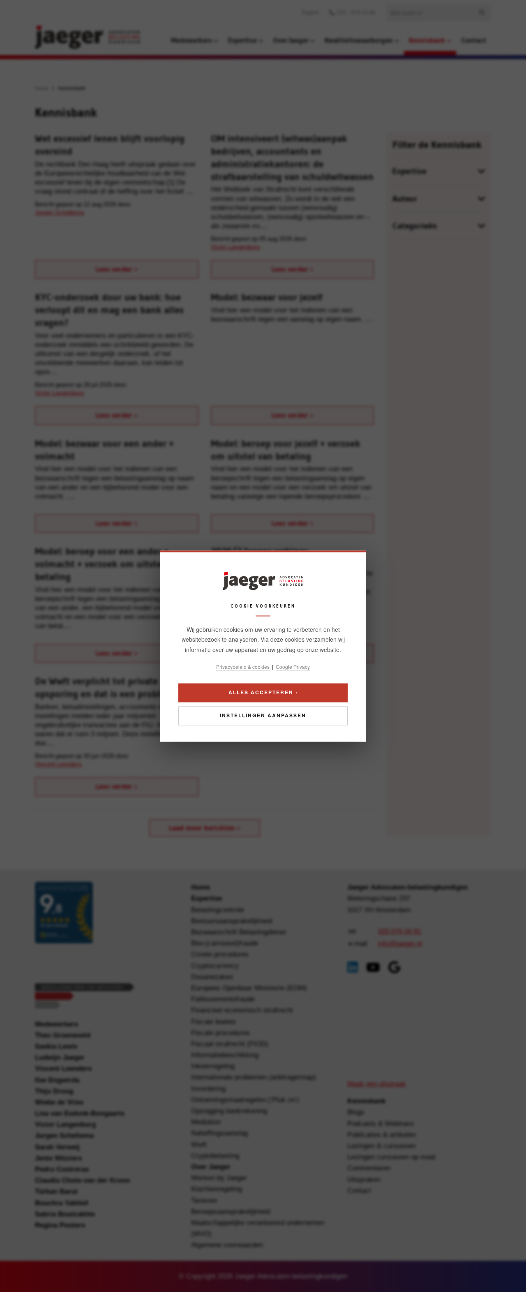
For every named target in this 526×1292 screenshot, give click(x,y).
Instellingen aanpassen (263, 715)
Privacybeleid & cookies (243, 666)
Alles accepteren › (263, 692)
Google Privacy (293, 666)
